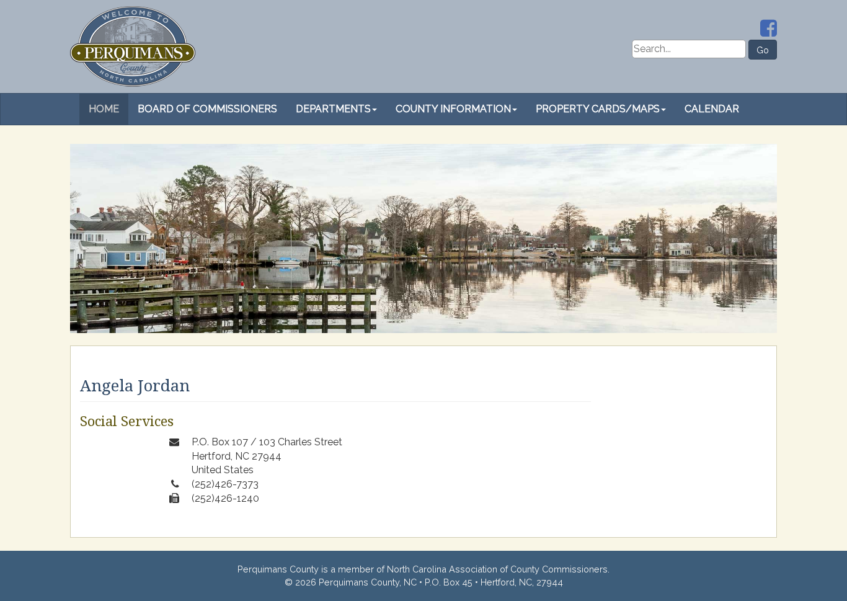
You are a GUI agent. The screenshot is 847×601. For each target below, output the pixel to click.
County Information (453, 109)
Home (104, 109)
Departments (333, 109)
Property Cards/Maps (598, 109)
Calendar (712, 109)
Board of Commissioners (207, 109)
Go (762, 50)
